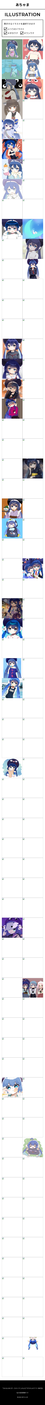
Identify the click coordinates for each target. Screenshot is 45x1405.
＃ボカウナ (13, 33)
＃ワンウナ (29, 33)
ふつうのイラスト (16, 28)
